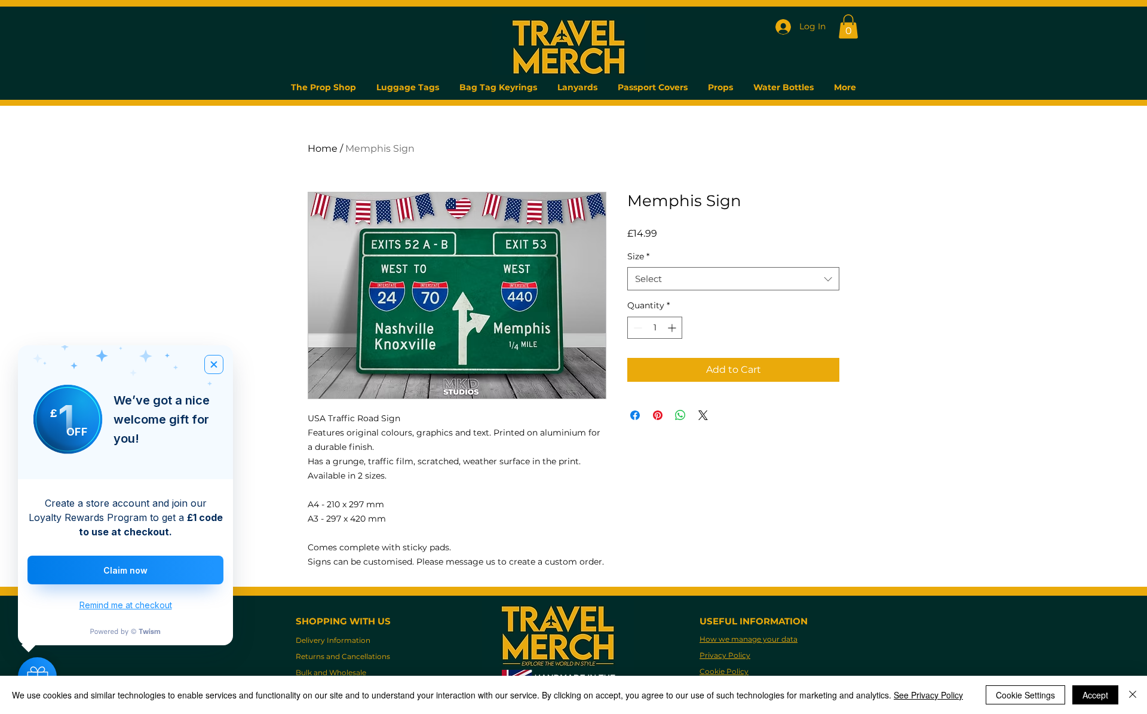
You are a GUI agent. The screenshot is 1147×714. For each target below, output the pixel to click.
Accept (1095, 695)
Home (323, 148)
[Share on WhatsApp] (680, 415)
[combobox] (733, 278)
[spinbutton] (654, 327)
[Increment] (672, 327)
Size (638, 256)
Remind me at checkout (125, 605)
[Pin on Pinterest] (658, 415)
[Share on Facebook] (635, 415)
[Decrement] (636, 327)
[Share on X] (703, 415)
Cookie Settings (1025, 695)
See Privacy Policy (928, 695)
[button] (848, 26)
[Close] (1132, 694)
